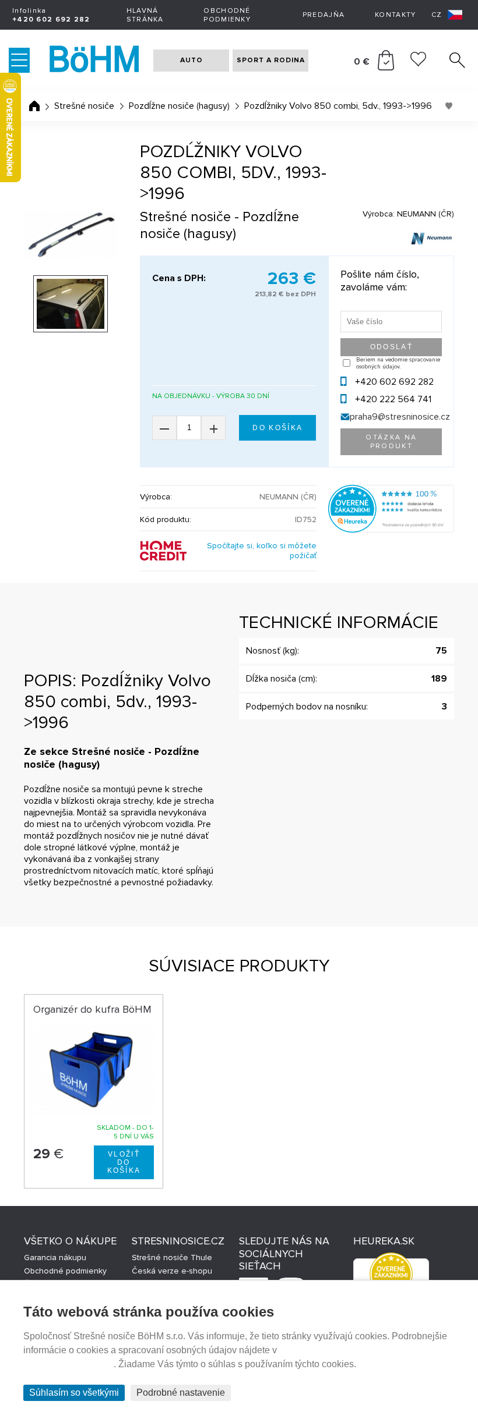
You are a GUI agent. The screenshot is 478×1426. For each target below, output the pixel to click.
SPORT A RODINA (271, 60)
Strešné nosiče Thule (172, 1257)
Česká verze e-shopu (172, 1271)
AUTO (191, 60)
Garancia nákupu (55, 1257)
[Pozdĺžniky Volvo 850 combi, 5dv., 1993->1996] (70, 234)
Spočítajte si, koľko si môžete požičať (262, 551)
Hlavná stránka (145, 15)
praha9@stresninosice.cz (400, 417)
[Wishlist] (418, 63)
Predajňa (324, 14)
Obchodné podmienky (227, 15)
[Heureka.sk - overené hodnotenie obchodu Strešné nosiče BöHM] (391, 529)
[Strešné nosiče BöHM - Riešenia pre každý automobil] (94, 59)
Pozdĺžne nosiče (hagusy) (179, 106)
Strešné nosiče (84, 106)
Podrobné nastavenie (180, 1392)
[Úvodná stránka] (34, 106)
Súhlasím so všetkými (74, 1392)
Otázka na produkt (391, 441)
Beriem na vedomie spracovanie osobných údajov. (398, 363)
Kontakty (395, 14)
